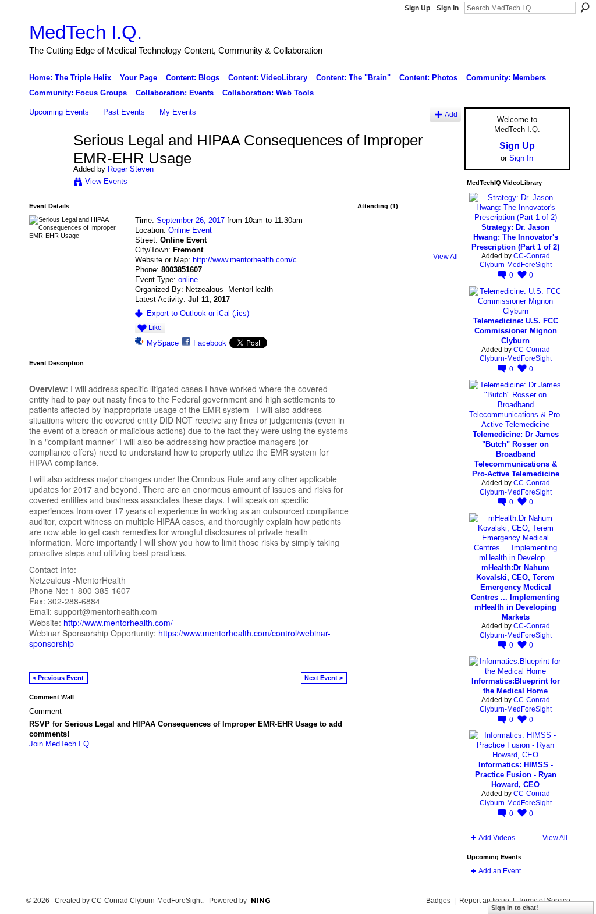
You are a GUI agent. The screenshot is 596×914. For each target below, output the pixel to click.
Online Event (190, 230)
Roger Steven (131, 169)
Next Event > (323, 677)
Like (155, 327)
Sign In (448, 8)
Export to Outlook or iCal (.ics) (198, 313)
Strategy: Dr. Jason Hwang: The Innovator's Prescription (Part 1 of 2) (515, 237)
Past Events (124, 112)
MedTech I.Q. (85, 32)
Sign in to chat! (514, 907)
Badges (438, 901)
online (188, 279)
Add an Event (499, 871)
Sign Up (417, 8)
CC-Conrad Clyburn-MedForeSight (516, 260)
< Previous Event (58, 677)
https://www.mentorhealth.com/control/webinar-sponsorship (180, 638)
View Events (106, 181)
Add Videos (496, 838)
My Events (177, 112)
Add (451, 114)
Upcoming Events (59, 112)
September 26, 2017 (191, 220)
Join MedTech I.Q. (60, 743)
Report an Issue (484, 901)
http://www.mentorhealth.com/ (118, 622)
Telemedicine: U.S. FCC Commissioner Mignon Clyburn (515, 330)
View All (445, 256)
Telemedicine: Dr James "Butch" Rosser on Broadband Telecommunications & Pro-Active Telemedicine (515, 454)
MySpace (163, 343)
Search (585, 7)
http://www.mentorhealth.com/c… (248, 259)
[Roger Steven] (47, 164)
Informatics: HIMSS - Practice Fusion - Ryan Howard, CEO (515, 774)
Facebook (209, 343)
